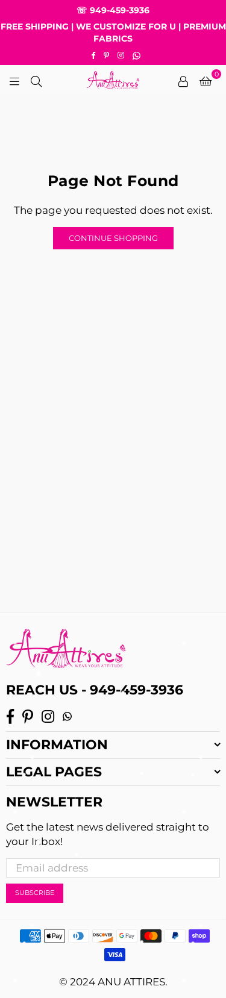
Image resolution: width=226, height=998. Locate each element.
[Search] (36, 80)
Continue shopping (113, 238)
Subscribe (34, 892)
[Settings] (183, 80)
